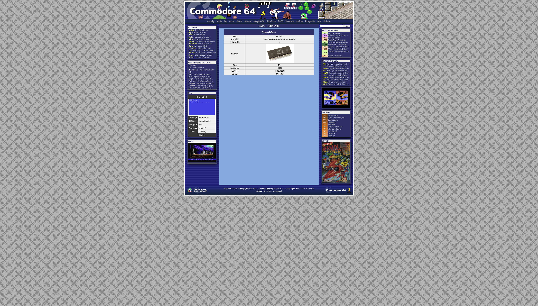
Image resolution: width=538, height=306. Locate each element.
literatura (290, 21)
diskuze (327, 21)
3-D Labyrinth (332, 131)
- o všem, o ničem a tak (199, 57)
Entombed (331, 124)
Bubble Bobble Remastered (337, 40)
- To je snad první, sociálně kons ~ (335, 75)
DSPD (280, 21)
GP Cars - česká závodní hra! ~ (338, 49)
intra (319, 21)
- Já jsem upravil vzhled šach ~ (336, 68)
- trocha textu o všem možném (202, 41)
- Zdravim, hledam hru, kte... (199, 74)
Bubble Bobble (333, 120)
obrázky (299, 21)
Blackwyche (332, 122)
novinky (210, 21)
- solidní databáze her (197, 32)
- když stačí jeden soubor (199, 37)
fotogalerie (310, 21)
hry (225, 21)
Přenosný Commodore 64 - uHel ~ (338, 52)
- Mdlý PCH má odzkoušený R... (201, 81)
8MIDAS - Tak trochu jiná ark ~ (338, 47)
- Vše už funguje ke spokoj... (201, 85)
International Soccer (334, 129)
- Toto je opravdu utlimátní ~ (335, 82)
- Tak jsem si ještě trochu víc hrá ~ (335, 66)
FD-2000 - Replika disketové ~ (338, 42)
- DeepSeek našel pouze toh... (200, 76)
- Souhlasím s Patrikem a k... (202, 83)
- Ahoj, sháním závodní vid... (201, 71)
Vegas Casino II (333, 115)
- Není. (192, 65)
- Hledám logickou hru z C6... (201, 79)
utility (219, 21)
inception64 (259, 21)
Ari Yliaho (279, 36)
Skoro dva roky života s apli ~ (338, 35)
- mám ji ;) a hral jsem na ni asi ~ (335, 70)
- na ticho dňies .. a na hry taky (202, 53)
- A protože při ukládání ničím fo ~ (336, 64)
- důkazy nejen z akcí (199, 48)
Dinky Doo (331, 135)
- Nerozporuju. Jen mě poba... (200, 88)
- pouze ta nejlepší (197, 35)
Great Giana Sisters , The (336, 118)
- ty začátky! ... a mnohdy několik (201, 50)
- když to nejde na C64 (200, 44)
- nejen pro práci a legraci (199, 39)
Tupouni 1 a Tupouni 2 (335, 56)
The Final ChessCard (334, 33)
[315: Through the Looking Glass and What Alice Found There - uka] (336, 98)
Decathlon (331, 133)
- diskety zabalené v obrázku (200, 55)
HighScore (271, 21)
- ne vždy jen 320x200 (198, 46)
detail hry (202, 135)
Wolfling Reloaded (334, 38)
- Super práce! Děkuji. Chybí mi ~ (336, 84)
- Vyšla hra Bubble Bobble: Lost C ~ (336, 79)
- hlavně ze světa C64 (198, 30)
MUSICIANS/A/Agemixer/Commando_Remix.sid (279, 39)
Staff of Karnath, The (335, 126)
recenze (247, 21)
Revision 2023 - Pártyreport (337, 44)
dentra (239, 21)
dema (231, 21)
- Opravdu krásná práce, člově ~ (336, 73)
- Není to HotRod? (196, 67)
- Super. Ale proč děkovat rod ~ (336, 77)
